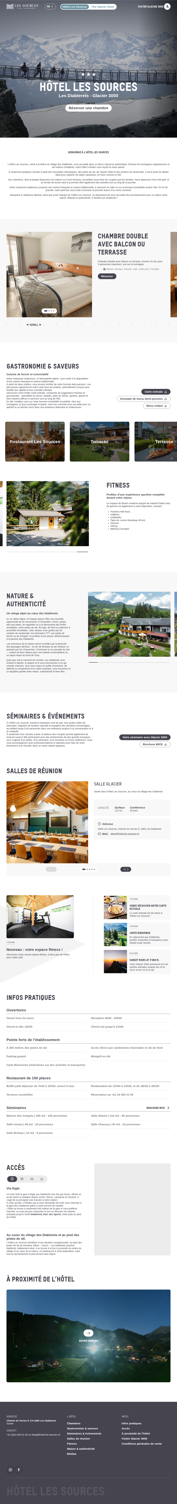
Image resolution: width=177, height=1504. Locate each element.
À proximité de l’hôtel (136, 1433)
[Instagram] (10, 1470)
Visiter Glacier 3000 (134, 1438)
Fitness (72, 1443)
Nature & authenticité (81, 1448)
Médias (71, 1453)
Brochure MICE (156, 1108)
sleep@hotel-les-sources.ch (124, 833)
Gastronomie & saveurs (82, 1428)
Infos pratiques (131, 1423)
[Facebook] (19, 1470)
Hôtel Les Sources (75, 6)
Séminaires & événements (84, 1433)
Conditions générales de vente (142, 1443)
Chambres (73, 1423)
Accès (126, 1428)
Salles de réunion (78, 1438)
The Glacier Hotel (102, 6)
